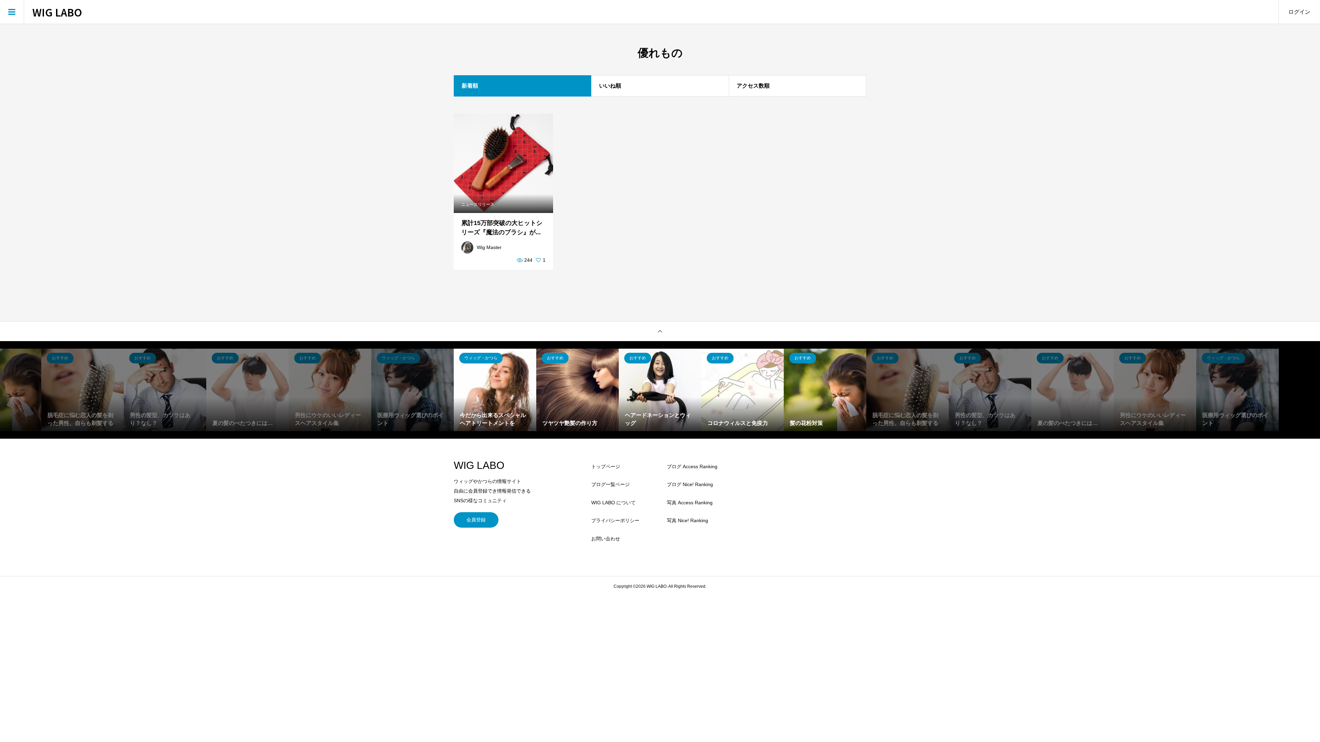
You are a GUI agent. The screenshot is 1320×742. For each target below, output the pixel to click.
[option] (82, 390)
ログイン (1299, 12)
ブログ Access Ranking (692, 466)
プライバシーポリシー (615, 520)
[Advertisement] (804, 507)
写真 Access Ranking (690, 502)
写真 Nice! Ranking (687, 520)
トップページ (605, 466)
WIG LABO (57, 12)
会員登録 (476, 519)
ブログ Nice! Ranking (690, 484)
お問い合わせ (605, 538)
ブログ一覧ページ (610, 484)
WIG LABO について (613, 502)
